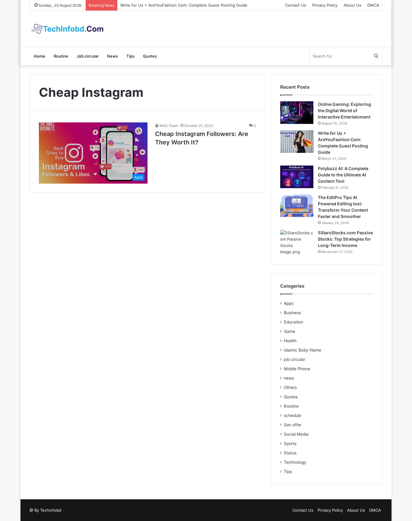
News (112, 56)
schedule (292, 415)
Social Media (296, 434)
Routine (61, 56)
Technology (295, 462)
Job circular (88, 56)
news (289, 378)
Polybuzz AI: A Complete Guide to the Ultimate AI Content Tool (343, 175)
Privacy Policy (325, 5)
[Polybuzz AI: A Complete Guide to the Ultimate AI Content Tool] (296, 177)
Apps (288, 303)
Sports (290, 443)
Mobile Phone (297, 368)
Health (290, 340)
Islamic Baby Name (302, 350)
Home (39, 56)
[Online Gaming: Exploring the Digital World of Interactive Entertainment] (296, 112)
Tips (130, 56)
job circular (294, 359)
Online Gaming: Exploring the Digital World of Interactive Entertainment (344, 110)
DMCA (373, 5)
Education (293, 322)
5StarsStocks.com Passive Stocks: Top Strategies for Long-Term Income (345, 239)
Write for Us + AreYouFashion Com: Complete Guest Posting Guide (183, 5)
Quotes (150, 56)
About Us (352, 5)
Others (290, 387)
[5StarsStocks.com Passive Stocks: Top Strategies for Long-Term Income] (296, 242)
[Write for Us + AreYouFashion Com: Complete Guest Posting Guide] (296, 141)
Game (289, 331)
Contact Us (295, 5)
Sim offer (293, 424)
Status (290, 452)
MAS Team (169, 125)
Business (292, 312)
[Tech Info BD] (67, 29)
